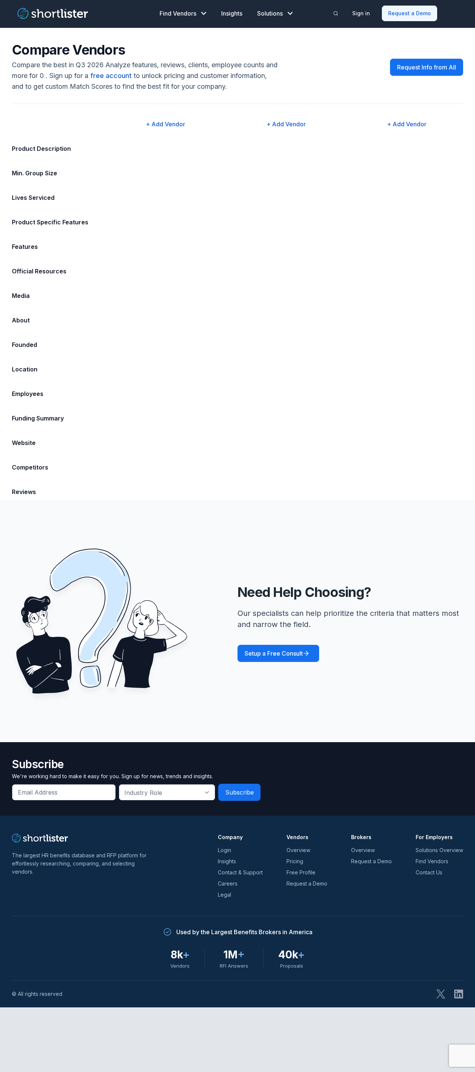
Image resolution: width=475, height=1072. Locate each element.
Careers (228, 883)
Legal (224, 894)
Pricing (294, 861)
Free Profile (300, 872)
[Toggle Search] (335, 13)
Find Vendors (178, 13)
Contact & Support (240, 872)
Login (224, 850)
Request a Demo (409, 13)
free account (111, 75)
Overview (298, 850)
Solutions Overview (439, 850)
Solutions (270, 13)
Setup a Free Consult (274, 653)
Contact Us (429, 872)
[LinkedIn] (458, 994)
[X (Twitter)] (440, 994)
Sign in (361, 13)
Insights (231, 13)
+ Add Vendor (165, 124)
